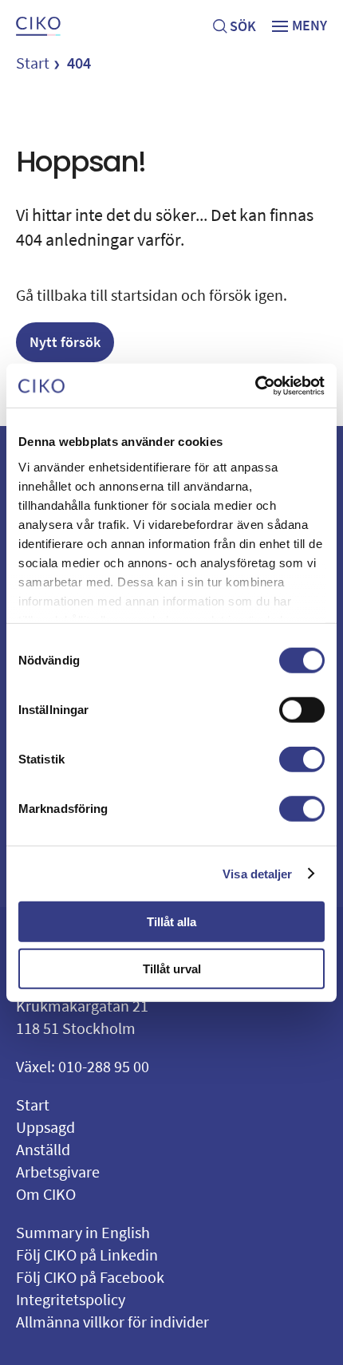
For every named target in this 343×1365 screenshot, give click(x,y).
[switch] (302, 710)
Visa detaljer (257, 873)
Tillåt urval (172, 969)
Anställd (43, 1149)
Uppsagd (45, 1127)
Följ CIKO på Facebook (90, 1277)
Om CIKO (46, 1194)
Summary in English (83, 1232)
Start (32, 63)
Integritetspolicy (70, 1299)
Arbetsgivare (58, 1172)
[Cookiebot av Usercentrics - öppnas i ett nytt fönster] (255, 385)
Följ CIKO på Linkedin (87, 1254)
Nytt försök (65, 342)
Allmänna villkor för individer (112, 1321)
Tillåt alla (171, 922)
